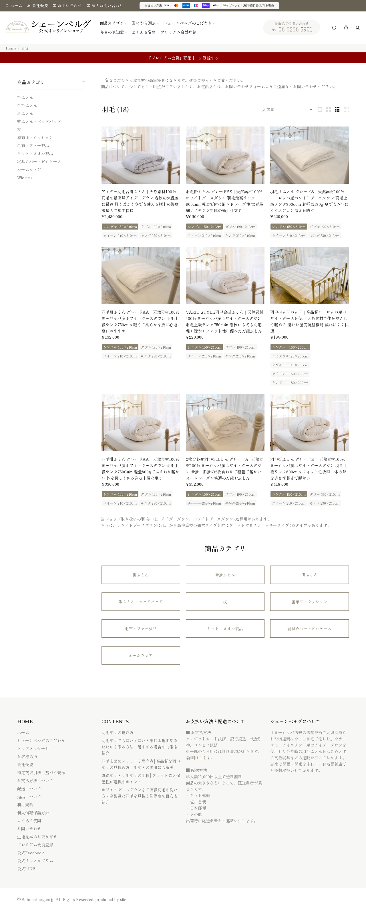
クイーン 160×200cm (290, 373)
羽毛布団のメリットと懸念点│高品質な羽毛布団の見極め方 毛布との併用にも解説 (141, 764)
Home (11, 48)
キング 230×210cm (156, 235)
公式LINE (26, 869)
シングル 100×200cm (290, 347)
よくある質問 (29, 820)
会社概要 (39, 5)
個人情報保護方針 (33, 812)
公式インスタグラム (35, 860)
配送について (29, 788)
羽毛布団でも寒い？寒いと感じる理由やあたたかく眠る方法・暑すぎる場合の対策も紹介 (140, 747)
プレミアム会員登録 (35, 844)
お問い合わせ (69, 5)
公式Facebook (30, 852)
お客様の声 (27, 756)
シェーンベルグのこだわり (41, 740)
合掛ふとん (27, 105)
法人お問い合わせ (107, 5)
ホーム (15, 5)
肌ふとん (25, 113)
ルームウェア (29, 169)
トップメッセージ (33, 748)
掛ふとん (25, 97)
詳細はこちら (199, 757)
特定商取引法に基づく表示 (41, 772)
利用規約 (25, 804)
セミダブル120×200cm (290, 355)
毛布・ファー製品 (33, 145)
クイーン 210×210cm (120, 235)
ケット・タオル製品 (35, 153)
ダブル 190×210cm (156, 226)
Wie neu (24, 177)
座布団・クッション (35, 137)
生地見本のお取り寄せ (37, 836)
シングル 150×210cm (120, 226)
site (123, 899)
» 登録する (209, 58)
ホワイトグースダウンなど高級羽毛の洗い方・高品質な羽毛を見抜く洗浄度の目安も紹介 (140, 796)
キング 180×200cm (290, 382)
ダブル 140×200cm (290, 364)
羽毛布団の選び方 (118, 732)
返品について (29, 796)
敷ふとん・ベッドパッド (39, 121)
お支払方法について (35, 780)
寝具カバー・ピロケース (39, 161)
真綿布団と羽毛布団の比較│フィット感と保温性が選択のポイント (141, 778)
